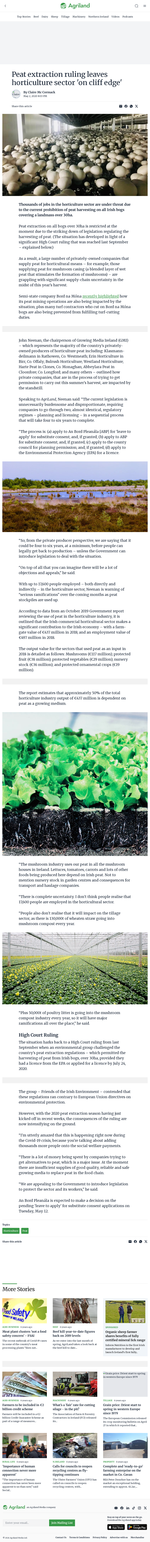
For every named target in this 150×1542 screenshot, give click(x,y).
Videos (115, 16)
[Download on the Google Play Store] (137, 1527)
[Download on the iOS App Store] (116, 1527)
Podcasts (127, 16)
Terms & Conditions (79, 1537)
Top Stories (24, 16)
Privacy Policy (100, 1537)
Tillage (65, 16)
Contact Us (61, 1537)
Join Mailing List (62, 1522)
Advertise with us (119, 1537)
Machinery (79, 16)
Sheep (54, 16)
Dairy (45, 16)
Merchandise (137, 1537)
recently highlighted (100, 296)
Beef (36, 16)
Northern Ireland (98, 16)
